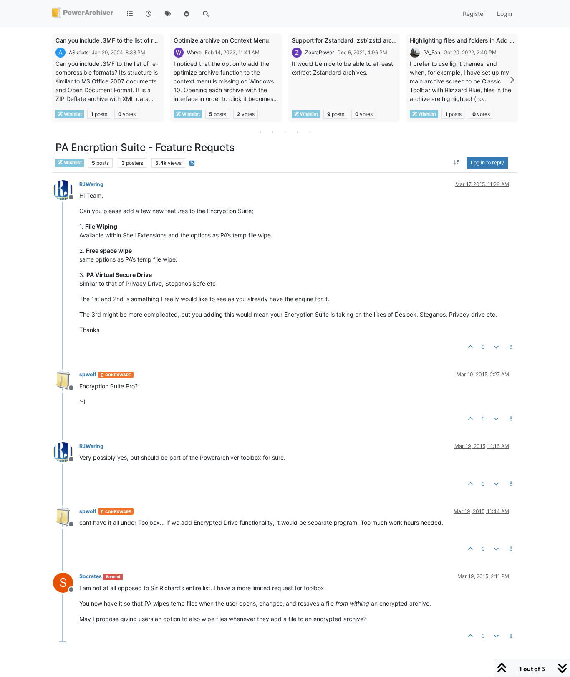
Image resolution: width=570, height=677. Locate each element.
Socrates (90, 576)
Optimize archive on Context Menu (221, 40)
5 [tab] (310, 132)
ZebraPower (319, 52)
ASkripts (78, 52)
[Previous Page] (58, 80)
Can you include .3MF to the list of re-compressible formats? (138, 40)
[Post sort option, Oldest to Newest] (457, 163)
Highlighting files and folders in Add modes (469, 40)
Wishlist (72, 114)
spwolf (87, 374)
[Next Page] (511, 80)
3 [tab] (285, 132)
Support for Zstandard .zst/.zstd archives (349, 40)
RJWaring (91, 184)
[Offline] (66, 189)
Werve (194, 52)
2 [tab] (272, 132)
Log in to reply (487, 163)
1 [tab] (260, 132)
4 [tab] (297, 132)
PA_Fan (431, 52)
